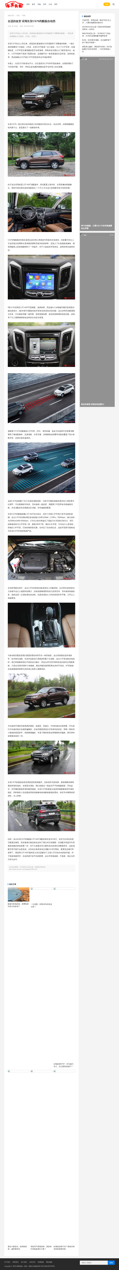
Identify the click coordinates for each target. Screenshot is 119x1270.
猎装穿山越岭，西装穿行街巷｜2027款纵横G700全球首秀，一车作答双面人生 (97, 49)
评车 (44, 4)
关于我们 (7, 1262)
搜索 (111, 1263)
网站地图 (49, 1262)
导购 (39, 4)
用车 (56, 4)
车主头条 (15, 26)
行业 (50, 4)
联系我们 (16, 1262)
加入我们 (24, 1262)
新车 (33, 4)
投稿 (106, 4)
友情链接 (41, 1262)
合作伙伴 (32, 1262)
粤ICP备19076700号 (48, 1266)
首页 (28, 4)
